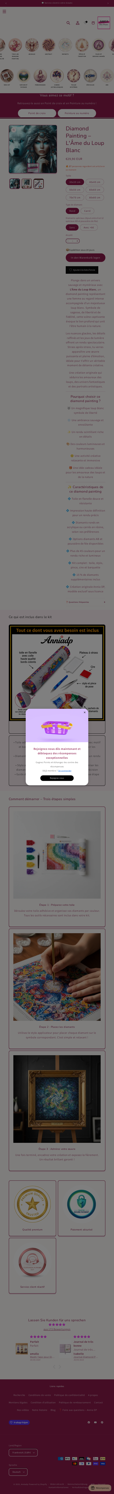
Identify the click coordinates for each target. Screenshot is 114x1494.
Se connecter (64, 770)
